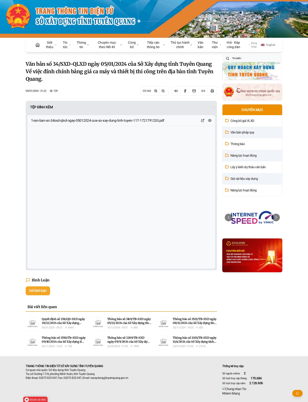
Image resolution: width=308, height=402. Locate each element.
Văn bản (200, 45)
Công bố (132, 45)
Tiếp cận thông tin (153, 45)
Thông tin (81, 45)
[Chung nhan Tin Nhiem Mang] (252, 391)
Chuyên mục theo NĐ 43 (107, 45)
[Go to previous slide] (228, 217)
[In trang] (212, 91)
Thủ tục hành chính (180, 45)
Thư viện (215, 45)
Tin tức (65, 45)
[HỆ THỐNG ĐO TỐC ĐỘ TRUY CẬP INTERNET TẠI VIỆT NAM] (252, 217)
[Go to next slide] (276, 217)
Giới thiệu (49, 45)
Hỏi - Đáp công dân (233, 45)
